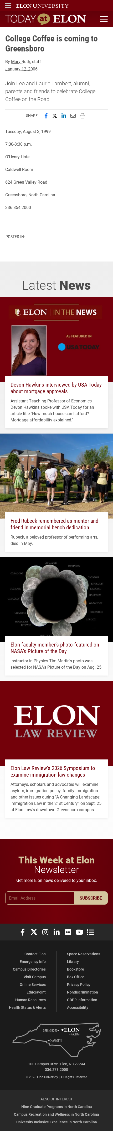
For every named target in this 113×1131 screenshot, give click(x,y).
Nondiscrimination (82, 992)
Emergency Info (33, 961)
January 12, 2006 (21, 69)
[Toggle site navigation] (103, 19)
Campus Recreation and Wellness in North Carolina (56, 1114)
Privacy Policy (78, 984)
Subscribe (91, 898)
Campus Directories (29, 969)
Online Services (33, 984)
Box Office (75, 976)
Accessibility (77, 1007)
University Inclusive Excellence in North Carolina (56, 1121)
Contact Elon (35, 953)
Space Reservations (83, 953)
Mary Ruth (20, 61)
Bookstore (75, 969)
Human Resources (30, 999)
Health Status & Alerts (27, 1007)
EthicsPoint (36, 992)
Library (73, 961)
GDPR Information (82, 999)
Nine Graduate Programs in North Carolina (56, 1106)
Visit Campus (35, 976)
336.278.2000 (56, 1069)
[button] (8, 5)
